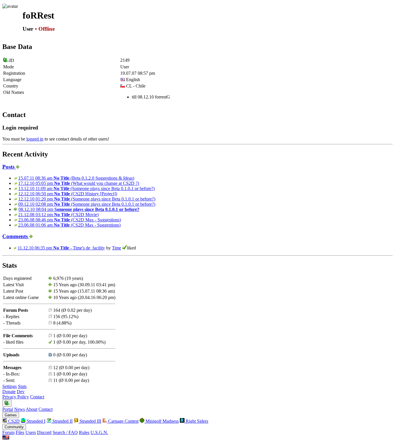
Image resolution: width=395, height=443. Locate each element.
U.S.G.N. (99, 432)
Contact (37, 396)
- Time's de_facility (61, 247)
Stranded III (89, 421)
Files (20, 432)
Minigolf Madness (161, 421)
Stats (22, 386)
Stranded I (35, 421)
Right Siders (196, 421)
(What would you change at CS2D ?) (78, 183)
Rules (84, 432)
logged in (34, 138)
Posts (9, 167)
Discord (44, 432)
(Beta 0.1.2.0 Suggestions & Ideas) (76, 178)
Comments (15, 236)
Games (11, 415)
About (31, 409)
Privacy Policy (15, 396)
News (19, 409)
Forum (8, 432)
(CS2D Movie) (58, 214)
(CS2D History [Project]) (67, 193)
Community (14, 427)
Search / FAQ (65, 432)
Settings (9, 386)
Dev (21, 391)
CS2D (13, 421)
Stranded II (62, 421)
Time (116, 247)
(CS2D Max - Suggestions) (69, 219)
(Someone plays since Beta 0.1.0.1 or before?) (86, 188)
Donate (9, 391)
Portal (7, 409)
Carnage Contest (123, 421)
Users (30, 432)
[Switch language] (5, 437)
